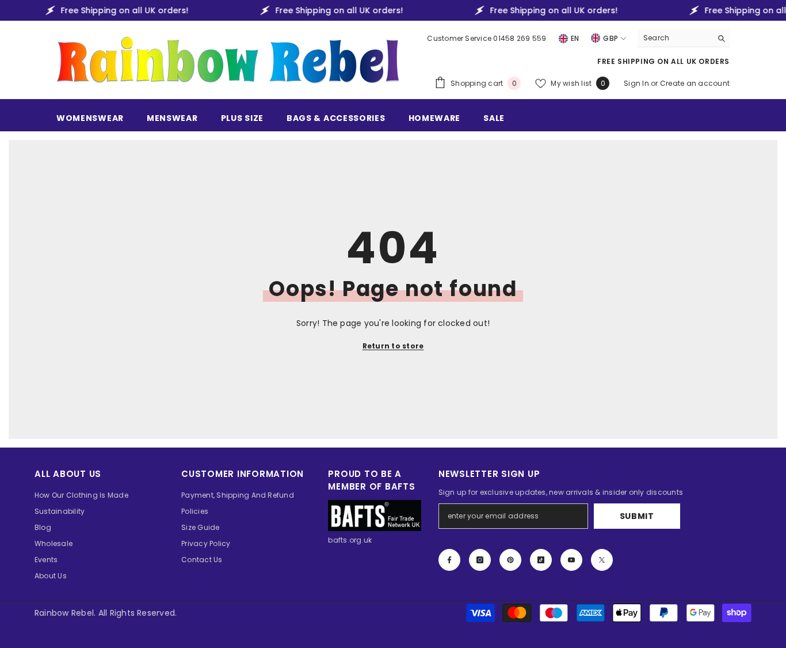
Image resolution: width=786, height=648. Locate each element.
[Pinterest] (510, 560)
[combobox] (675, 38)
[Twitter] (602, 560)
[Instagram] (480, 560)
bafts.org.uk (350, 540)
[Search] (684, 38)
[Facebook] (449, 560)
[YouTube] (571, 560)
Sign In (637, 83)
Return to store (393, 346)
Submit (637, 516)
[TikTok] (541, 560)
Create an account (695, 83)
